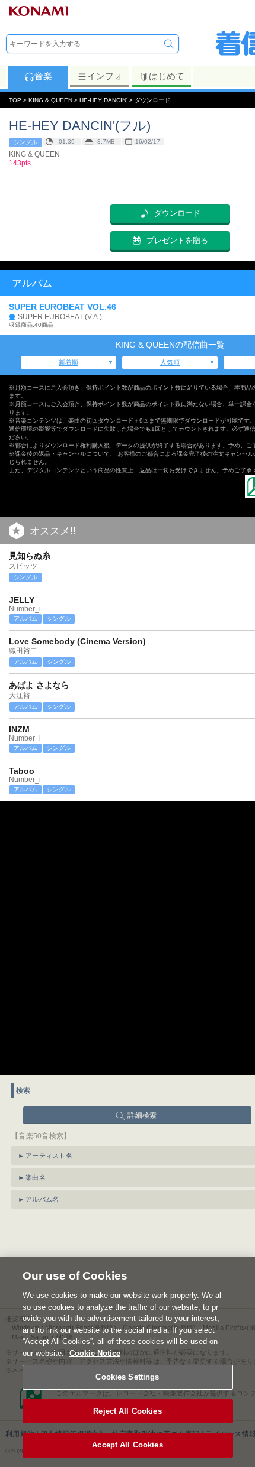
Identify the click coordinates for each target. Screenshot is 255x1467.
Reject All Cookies (127, 1411)
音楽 (43, 76)
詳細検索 (142, 1115)
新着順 (68, 362)
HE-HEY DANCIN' (103, 100)
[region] (127, 1362)
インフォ (105, 76)
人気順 (170, 362)
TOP (15, 100)
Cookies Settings (127, 1376)
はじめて (166, 76)
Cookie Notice (94, 1353)
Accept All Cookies (127, 1444)
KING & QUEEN (50, 100)
